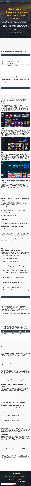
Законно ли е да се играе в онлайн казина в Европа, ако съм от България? (14, 452)
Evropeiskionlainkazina (5, 1)
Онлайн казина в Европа (20, 1)
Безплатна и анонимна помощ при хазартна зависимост (12, 481)
